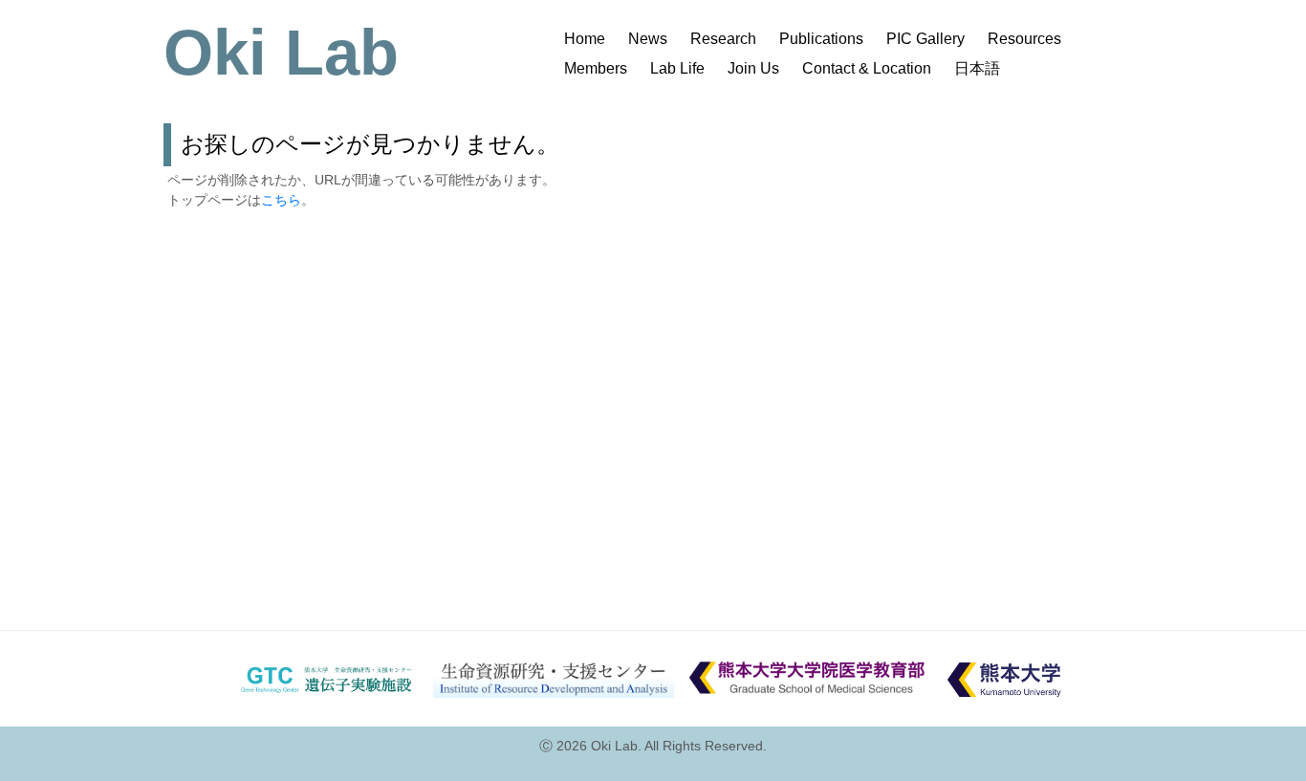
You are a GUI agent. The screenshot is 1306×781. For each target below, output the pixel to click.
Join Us (753, 68)
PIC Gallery (925, 39)
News (647, 39)
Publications (821, 39)
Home (584, 39)
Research (723, 39)
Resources (1024, 39)
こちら (281, 199)
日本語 (977, 68)
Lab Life (677, 68)
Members (595, 68)
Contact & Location (866, 68)
